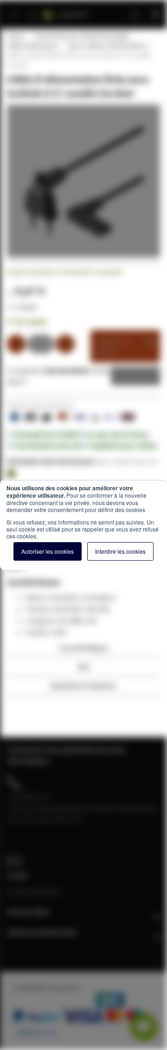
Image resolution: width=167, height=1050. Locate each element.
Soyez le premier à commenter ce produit (64, 272)
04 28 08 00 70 (28, 796)
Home (15, 35)
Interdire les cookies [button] (120, 551)
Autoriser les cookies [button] (47, 551)
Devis (128, 376)
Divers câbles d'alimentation (107, 45)
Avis (84, 666)
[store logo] (77, 10)
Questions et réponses (83, 685)
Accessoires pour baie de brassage (81, 35)
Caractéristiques (83, 647)
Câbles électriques (32, 45)
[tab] (83, 650)
